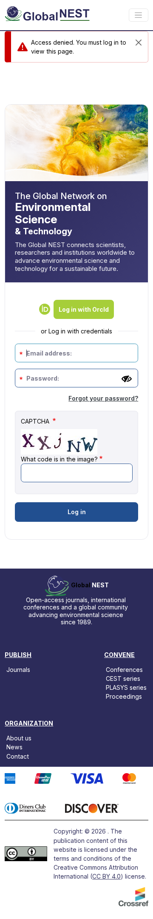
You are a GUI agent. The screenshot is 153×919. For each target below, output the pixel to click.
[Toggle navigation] (138, 15)
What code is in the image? (59, 459)
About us (18, 738)
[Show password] (127, 379)
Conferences (124, 669)
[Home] (47, 15)
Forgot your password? (103, 398)
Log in (77, 511)
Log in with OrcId (84, 309)
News (14, 747)
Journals (18, 669)
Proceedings (124, 696)
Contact (17, 756)
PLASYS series (126, 687)
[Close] (138, 42)
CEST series (123, 678)
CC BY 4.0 (106, 876)
